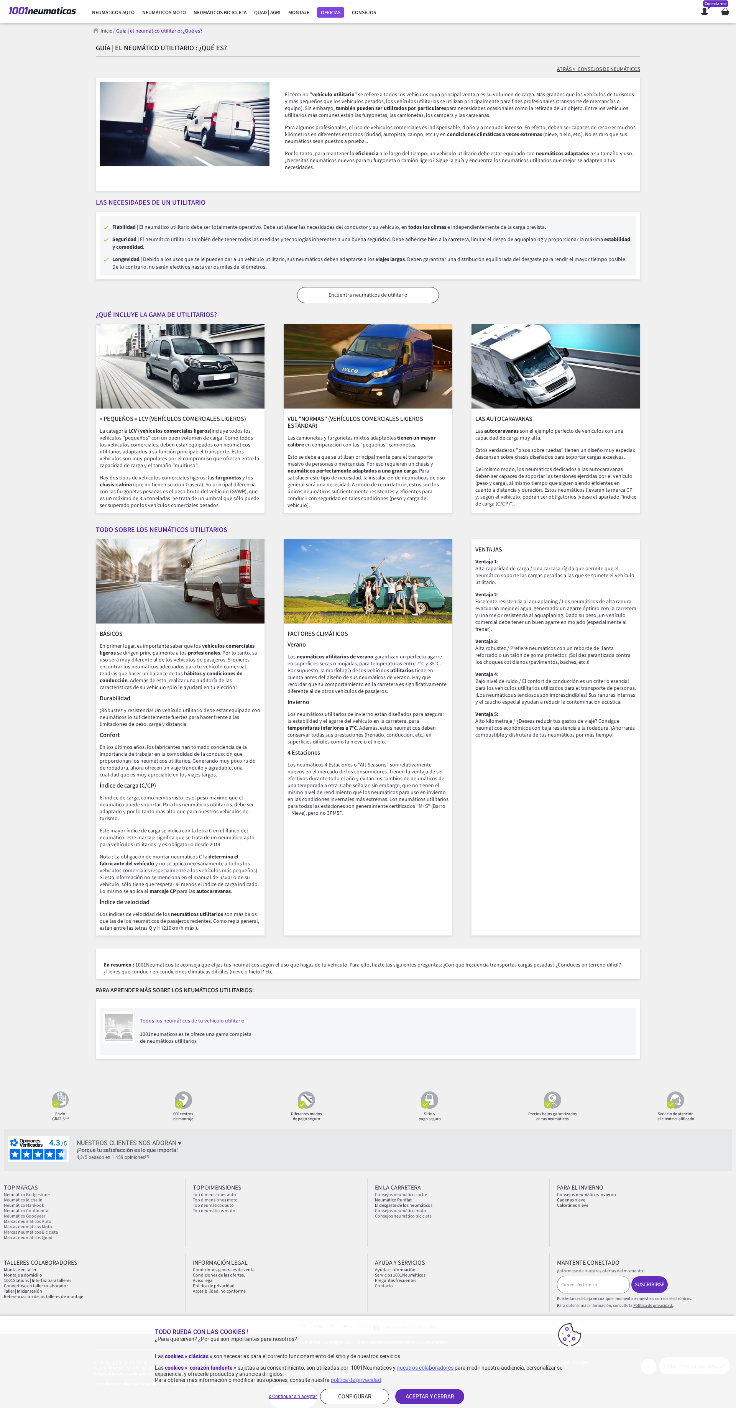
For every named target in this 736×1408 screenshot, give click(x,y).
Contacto (384, 1286)
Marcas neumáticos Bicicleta (31, 1232)
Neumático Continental (26, 1211)
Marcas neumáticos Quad (28, 1237)
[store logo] (42, 11)
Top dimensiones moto (215, 1200)
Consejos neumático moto (400, 1211)
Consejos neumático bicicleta (403, 1216)
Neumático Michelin (23, 1200)
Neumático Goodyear (24, 1216)
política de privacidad (356, 1380)
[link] (113, 12)
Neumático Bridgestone (27, 1194)
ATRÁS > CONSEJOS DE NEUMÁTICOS (598, 69)
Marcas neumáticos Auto (27, 1221)
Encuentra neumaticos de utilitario (368, 295)
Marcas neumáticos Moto (28, 1227)
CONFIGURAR (354, 1396)
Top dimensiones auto (214, 1194)
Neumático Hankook (24, 1205)
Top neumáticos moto (214, 1211)
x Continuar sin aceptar (293, 1396)
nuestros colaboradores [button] (425, 1368)
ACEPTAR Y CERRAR (430, 1396)
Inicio (106, 31)
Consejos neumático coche (401, 1194)
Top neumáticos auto (213, 1205)
